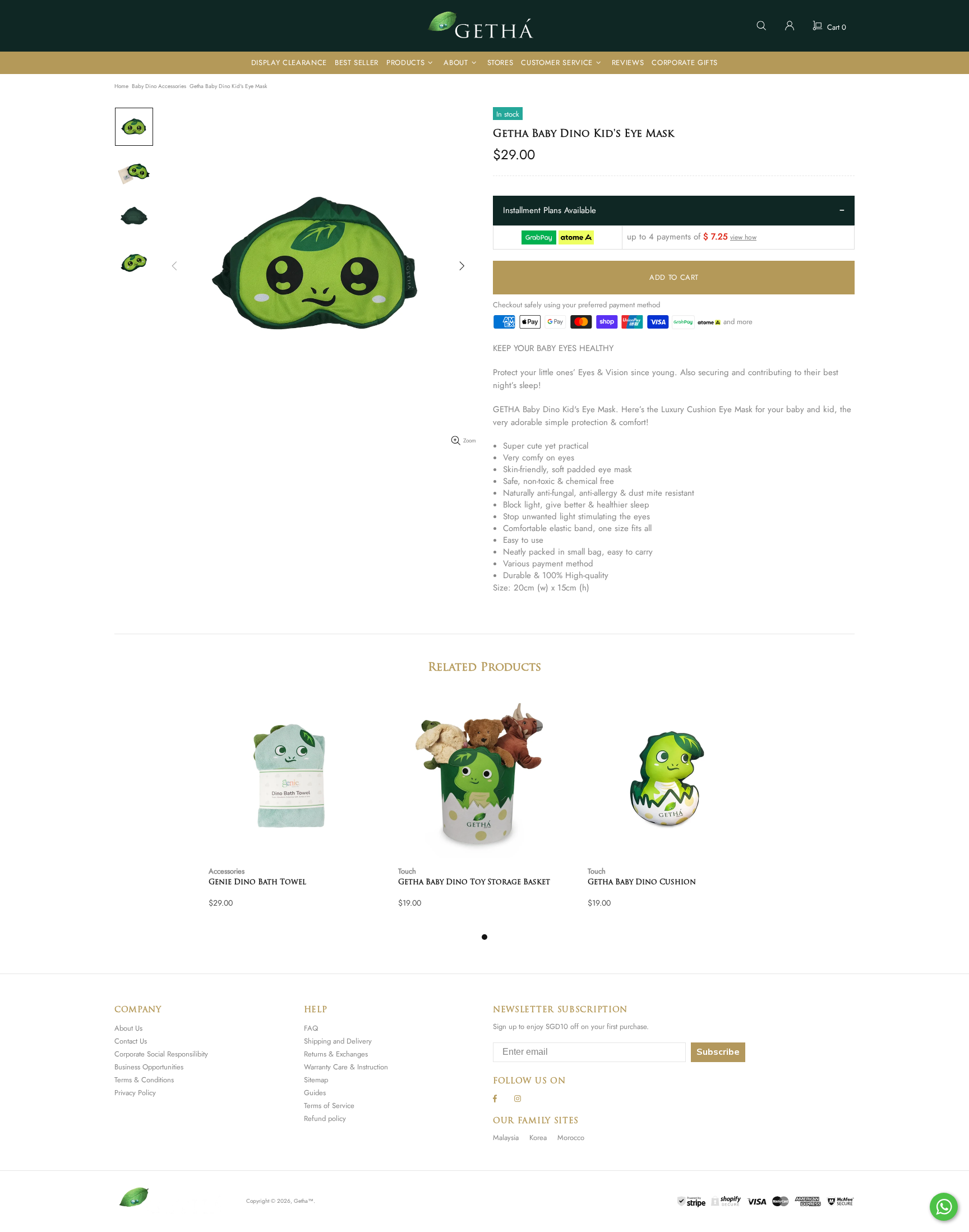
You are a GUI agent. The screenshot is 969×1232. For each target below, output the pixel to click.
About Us (128, 1028)
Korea (538, 1137)
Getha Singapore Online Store (484, 25)
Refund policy (325, 1118)
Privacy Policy (135, 1092)
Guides (315, 1092)
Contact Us (130, 1041)
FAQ (311, 1028)
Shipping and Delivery (338, 1041)
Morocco (570, 1137)
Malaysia (506, 1137)
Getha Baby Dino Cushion (642, 882)
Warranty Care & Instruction (346, 1067)
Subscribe (718, 1052)
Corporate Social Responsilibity (161, 1054)
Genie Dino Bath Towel (257, 882)
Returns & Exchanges (336, 1054)
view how (743, 237)
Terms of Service (329, 1105)
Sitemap (316, 1080)
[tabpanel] (295, 812)
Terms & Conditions (144, 1080)
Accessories (226, 871)
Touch (407, 871)
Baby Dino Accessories (159, 86)
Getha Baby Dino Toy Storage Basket (474, 882)
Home (121, 86)
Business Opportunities (148, 1067)
